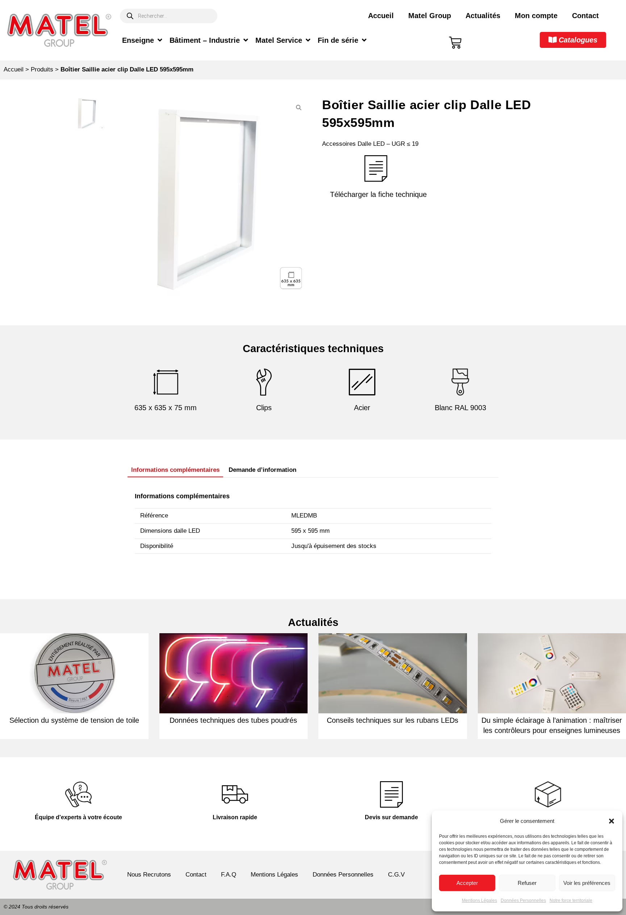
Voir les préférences (586, 883)
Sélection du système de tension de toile (74, 720)
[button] (611, 821)
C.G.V (396, 874)
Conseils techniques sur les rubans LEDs (392, 720)
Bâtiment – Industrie (205, 40)
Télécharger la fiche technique (378, 194)
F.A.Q (228, 874)
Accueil (381, 16)
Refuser (527, 883)
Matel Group (429, 16)
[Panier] (455, 42)
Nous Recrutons (149, 874)
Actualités (483, 16)
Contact (585, 16)
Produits (42, 69)
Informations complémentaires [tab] (175, 469)
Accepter (467, 883)
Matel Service (278, 40)
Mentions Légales (479, 900)
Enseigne (138, 40)
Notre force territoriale (571, 900)
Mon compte (536, 16)
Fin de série (338, 40)
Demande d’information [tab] (262, 469)
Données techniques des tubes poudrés (233, 720)
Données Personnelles (523, 900)
